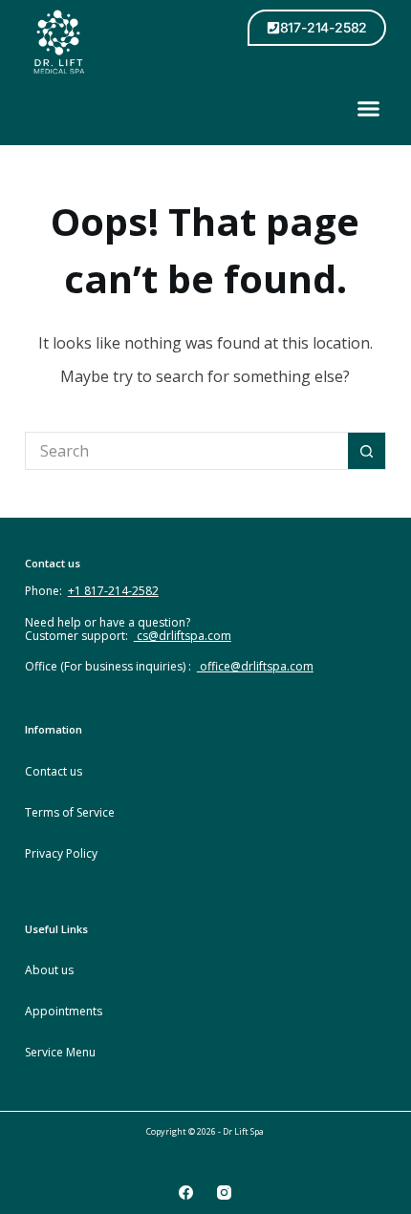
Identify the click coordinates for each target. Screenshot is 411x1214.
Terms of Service (70, 812)
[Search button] (367, 451)
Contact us (53, 771)
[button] (369, 109)
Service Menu (60, 1052)
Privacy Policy (61, 853)
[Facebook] (186, 1192)
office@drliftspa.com (255, 666)
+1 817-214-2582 (113, 591)
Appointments (63, 1011)
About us (49, 970)
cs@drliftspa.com (182, 636)
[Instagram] (224, 1192)
